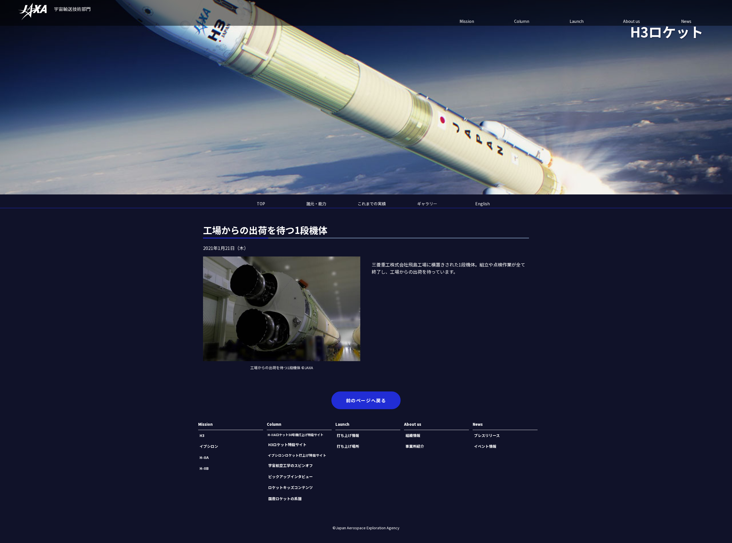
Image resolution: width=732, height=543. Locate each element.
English (482, 203)
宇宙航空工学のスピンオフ (290, 465)
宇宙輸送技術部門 (72, 8)
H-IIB (204, 468)
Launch (577, 21)
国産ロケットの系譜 (285, 498)
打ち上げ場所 (348, 446)
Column (521, 21)
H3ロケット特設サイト (287, 444)
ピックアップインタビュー (290, 476)
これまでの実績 (372, 203)
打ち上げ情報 (348, 435)
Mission (467, 21)
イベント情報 (485, 446)
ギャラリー (427, 203)
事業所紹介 (414, 446)
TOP (261, 203)
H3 (202, 435)
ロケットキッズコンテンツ (290, 487)
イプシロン (209, 446)
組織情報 (412, 435)
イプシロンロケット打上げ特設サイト (297, 455)
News (686, 21)
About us (631, 21)
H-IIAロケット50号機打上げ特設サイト (295, 434)
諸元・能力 (316, 203)
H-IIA (204, 457)
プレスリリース (487, 435)
